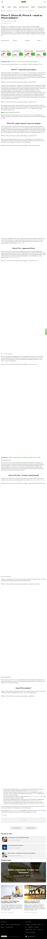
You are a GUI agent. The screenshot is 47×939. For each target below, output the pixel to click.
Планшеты (36, 927)
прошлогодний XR (19, 128)
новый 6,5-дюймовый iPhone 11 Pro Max (35, 803)
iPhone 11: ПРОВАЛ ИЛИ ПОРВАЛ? (12, 112)
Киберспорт (30, 927)
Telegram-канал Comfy (15, 810)
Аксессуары (34, 924)
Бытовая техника (28, 929)
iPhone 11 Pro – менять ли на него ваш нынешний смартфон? (24, 61)
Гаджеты (39, 924)
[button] (2, 2)
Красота (39, 929)
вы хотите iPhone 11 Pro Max (38, 480)
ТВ (25, 927)
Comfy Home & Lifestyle (24, 7)
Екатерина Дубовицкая (11, 21)
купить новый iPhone (23, 72)
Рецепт (35, 929)
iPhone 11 (7, 26)
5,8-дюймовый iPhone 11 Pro (36, 800)
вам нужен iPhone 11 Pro (14, 257)
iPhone (13, 32)
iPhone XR (28, 108)
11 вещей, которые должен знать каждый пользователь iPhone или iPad (24, 457)
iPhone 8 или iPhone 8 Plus (35, 796)
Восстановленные (42, 7)
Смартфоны (4, 815)
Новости (9, 7)
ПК (43, 924)
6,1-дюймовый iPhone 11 (33, 790)
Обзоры (15, 7)
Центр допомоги (31, 936)
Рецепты (33, 7)
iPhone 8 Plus (21, 243)
